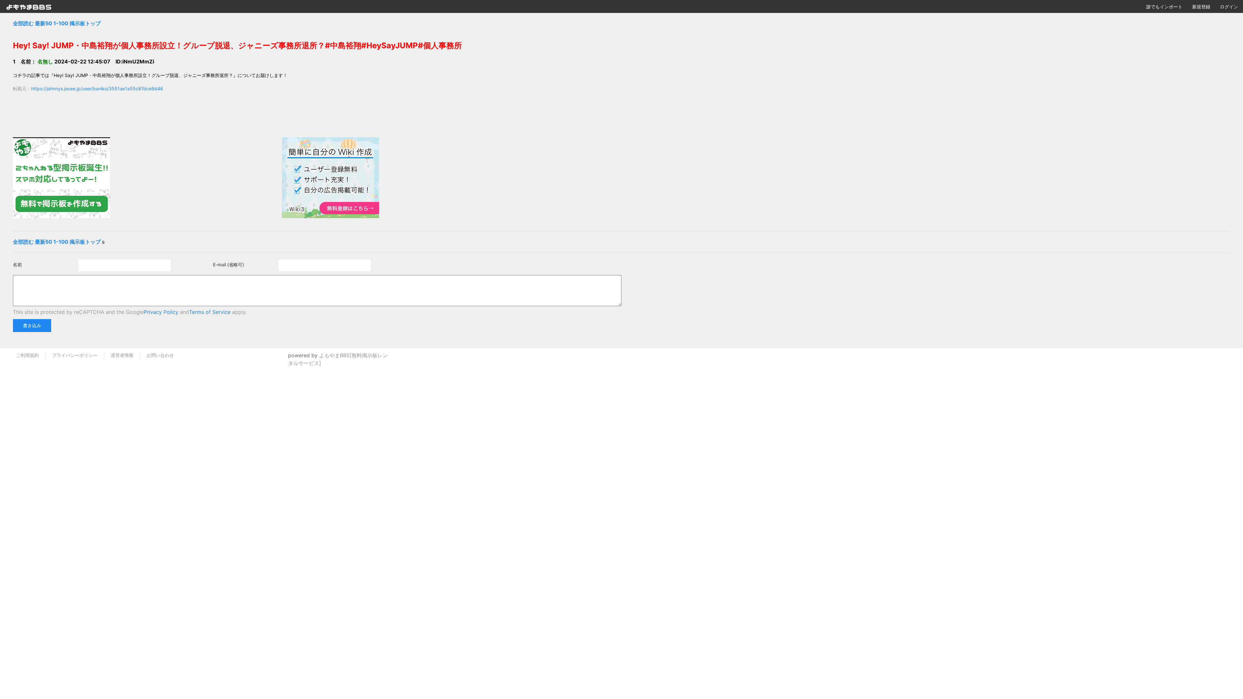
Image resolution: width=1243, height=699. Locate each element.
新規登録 (1201, 6)
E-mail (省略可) (228, 264)
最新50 (43, 23)
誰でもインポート (1164, 6)
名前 (17, 264)
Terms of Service (209, 312)
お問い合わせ (160, 355)
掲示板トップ (85, 23)
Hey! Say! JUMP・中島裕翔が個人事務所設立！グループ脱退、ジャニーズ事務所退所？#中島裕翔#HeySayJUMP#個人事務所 (237, 45)
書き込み (32, 325)
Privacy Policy (161, 312)
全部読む (23, 23)
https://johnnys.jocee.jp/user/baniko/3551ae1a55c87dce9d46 (97, 88)
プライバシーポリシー (74, 355)
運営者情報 (122, 355)
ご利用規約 (27, 355)
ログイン (1229, 6)
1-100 (60, 23)
